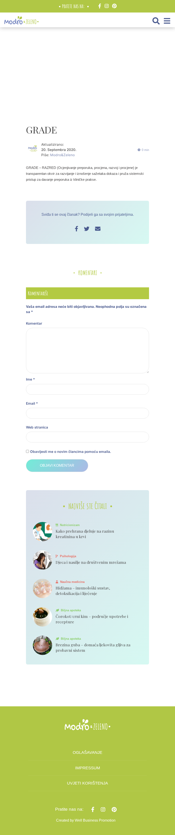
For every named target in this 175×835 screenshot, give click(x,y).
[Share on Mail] (97, 229)
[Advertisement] (100, 76)
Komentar (34, 323)
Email (32, 403)
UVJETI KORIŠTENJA (87, 783)
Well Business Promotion (95, 820)
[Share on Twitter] (86, 229)
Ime (30, 379)
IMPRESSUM (87, 768)
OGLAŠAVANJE (87, 752)
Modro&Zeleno (62, 155)
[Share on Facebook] (76, 229)
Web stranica (37, 427)
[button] (156, 21)
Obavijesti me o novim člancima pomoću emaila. (70, 451)
